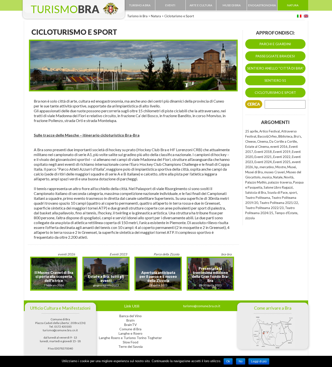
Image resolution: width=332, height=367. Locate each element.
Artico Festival (269, 131)
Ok (228, 361)
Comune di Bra (130, 329)
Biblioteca (285, 136)
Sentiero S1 (275, 80)
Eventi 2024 (263, 162)
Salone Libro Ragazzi (278, 187)
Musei (291, 167)
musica (267, 177)
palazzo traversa (280, 182)
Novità (288, 177)
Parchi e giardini (275, 44)
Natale (277, 177)
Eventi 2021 (263, 157)
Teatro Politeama (257, 198)
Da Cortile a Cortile (283, 141)
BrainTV (130, 325)
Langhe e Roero (130, 333)
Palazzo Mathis (256, 182)
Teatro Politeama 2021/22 (279, 203)
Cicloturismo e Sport (275, 92)
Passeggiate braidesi (275, 56)
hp (256, 167)
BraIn (130, 320)
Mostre (280, 167)
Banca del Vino (130, 316)
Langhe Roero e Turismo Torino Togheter (130, 338)
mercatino (267, 167)
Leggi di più (259, 361)
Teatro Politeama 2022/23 (264, 208)
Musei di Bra (254, 172)
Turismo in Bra (137, 16)
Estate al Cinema (257, 147)
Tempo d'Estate (286, 213)
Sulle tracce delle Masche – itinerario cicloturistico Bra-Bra (87, 135)
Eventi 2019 (281, 152)
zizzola (250, 218)
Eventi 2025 (281, 162)
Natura (156, 16)
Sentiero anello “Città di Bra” (275, 68)
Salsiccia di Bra (255, 192)
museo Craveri (274, 172)
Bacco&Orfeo (267, 136)
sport (293, 192)
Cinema (262, 141)
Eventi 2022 (281, 157)
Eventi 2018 (263, 152)
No (241, 361)
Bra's (297, 136)
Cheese (250, 141)
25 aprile (251, 131)
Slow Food (130, 342)
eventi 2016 (279, 147)
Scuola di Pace (277, 192)
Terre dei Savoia (130, 346)
